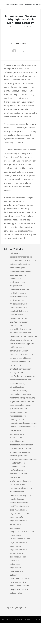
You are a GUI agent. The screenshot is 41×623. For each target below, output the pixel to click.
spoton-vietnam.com (19, 502)
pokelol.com (15, 278)
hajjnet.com (15, 253)
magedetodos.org (18, 416)
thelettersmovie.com (19, 322)
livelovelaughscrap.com (20, 361)
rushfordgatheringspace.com (23, 376)
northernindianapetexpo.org (22, 398)
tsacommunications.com (20, 448)
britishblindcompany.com (21, 394)
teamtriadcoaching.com (20, 495)
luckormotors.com (18, 484)
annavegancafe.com (18, 473)
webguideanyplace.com (20, 452)
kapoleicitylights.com (19, 311)
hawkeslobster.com (18, 296)
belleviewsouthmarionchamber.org (25, 336)
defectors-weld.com (18, 307)
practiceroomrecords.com (21, 354)
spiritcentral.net (17, 300)
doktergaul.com (17, 419)
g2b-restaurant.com (18, 408)
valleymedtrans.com (18, 412)
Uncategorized (16, 26)
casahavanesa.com (18, 275)
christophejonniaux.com (20, 369)
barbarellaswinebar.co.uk (21, 257)
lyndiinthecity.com (18, 293)
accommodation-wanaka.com (23, 260)
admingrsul (22, 51)
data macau (15, 560)
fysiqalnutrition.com (18, 304)
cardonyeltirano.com (19, 351)
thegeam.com (16, 430)
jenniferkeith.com (17, 463)
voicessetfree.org (17, 383)
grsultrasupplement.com (21, 405)
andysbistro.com (17, 441)
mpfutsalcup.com (17, 470)
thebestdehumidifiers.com (21, 445)
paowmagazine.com (18, 318)
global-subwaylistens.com (21, 340)
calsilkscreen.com (17, 466)
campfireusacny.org (18, 390)
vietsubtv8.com (16, 314)
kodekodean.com (17, 499)
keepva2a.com (16, 437)
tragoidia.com (16, 286)
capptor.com (15, 365)
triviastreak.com (17, 492)
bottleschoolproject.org (20, 264)
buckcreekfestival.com (19, 289)
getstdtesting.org (17, 267)
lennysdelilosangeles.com (21, 271)
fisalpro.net (15, 477)
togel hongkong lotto (16, 607)
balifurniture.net (17, 347)
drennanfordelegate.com (21, 488)
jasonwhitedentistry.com (20, 329)
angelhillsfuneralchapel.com (22, 401)
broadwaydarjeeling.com (21, 379)
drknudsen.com (17, 434)
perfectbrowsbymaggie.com (22, 343)
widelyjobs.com (16, 372)
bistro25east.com (17, 387)
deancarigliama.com (19, 455)
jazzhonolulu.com (17, 282)
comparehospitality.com (20, 358)
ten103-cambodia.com (19, 506)
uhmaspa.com (16, 325)
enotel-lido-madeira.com (20, 481)
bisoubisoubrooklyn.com (21, 332)
